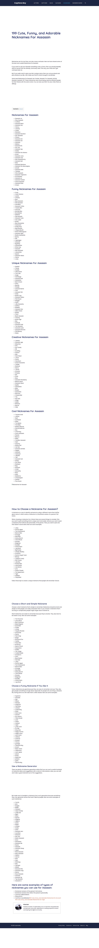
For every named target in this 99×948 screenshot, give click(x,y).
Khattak (26, 904)
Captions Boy (20, 3)
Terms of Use (76, 925)
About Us (82, 925)
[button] (85, 3)
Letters (36, 3)
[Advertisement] (37, 21)
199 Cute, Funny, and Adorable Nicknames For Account (45, 898)
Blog (51, 3)
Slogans (58, 3)
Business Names (77, 3)
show (21, 109)
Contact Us (68, 925)
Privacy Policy (61, 925)
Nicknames (67, 3)
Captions (44, 3)
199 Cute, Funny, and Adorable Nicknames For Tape (30, 899)
